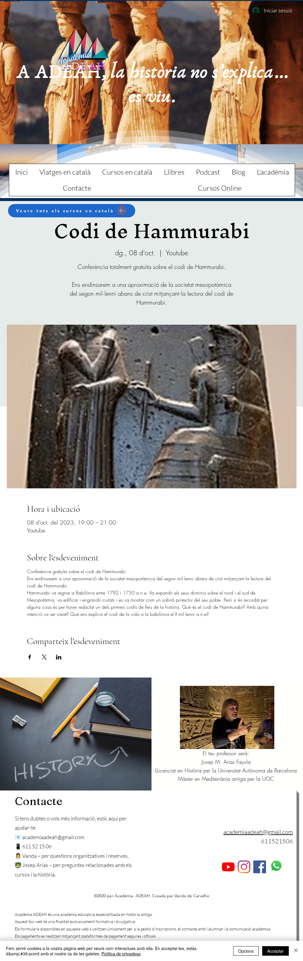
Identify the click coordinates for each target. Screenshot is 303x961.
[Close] (295, 951)
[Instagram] (244, 866)
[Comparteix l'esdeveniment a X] (44, 657)
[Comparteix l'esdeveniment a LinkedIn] (59, 657)
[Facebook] (259, 866)
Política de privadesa (121, 954)
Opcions (246, 951)
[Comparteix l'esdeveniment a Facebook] (30, 657)
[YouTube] (228, 866)
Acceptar (275, 951)
